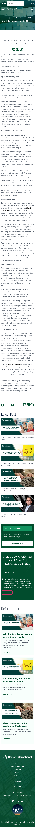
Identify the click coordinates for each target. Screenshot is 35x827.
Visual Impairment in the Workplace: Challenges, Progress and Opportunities (15, 490)
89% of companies (14, 364)
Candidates (17, 793)
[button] (32, 9)
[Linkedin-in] (2, 3)
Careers (17, 790)
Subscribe (7, 592)
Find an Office (17, 770)
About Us (17, 764)
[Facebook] (21, 49)
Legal (17, 784)
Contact (17, 775)
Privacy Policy (17, 781)
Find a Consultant (17, 767)
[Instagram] (17, 49)
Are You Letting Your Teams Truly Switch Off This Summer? (16, 680)
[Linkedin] (13, 49)
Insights (17, 773)
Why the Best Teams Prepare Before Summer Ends (17, 635)
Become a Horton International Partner (17, 796)
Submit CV (17, 787)
